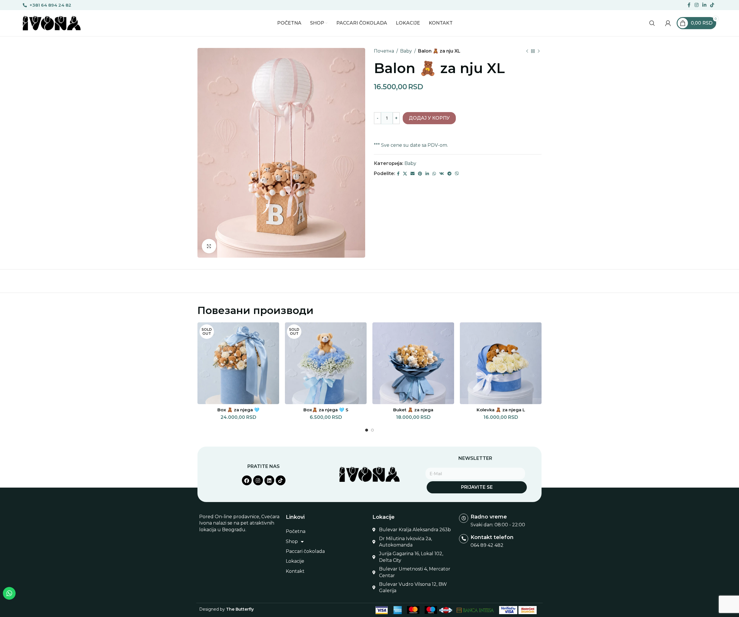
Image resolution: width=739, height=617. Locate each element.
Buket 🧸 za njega (413, 409)
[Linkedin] (269, 480)
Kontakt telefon (492, 537)
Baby (406, 51)
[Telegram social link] (449, 174)
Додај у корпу (429, 118)
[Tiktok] (280, 480)
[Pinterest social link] (420, 174)
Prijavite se (477, 487)
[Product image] (501, 363)
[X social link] (405, 174)
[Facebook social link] (689, 5)
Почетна (384, 51)
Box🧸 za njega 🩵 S (325, 409)
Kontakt (295, 571)
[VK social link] (442, 174)
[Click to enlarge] (209, 246)
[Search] (652, 23)
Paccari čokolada (305, 551)
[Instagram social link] (696, 5)
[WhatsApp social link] (434, 174)
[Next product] (539, 51)
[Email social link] (412, 174)
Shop (292, 541)
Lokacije (295, 561)
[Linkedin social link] (704, 5)
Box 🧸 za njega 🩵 (238, 409)
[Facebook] (247, 480)
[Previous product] (527, 51)
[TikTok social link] (712, 5)
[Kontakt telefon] (463, 538)
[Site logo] (52, 22)
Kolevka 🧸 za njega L (501, 409)
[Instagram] (258, 480)
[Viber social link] (457, 174)
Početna (295, 531)
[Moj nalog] (668, 23)
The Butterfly (240, 609)
